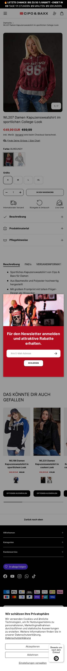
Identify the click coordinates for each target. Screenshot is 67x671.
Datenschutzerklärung (18, 638)
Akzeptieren (33, 646)
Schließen (33, 363)
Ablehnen (32, 654)
